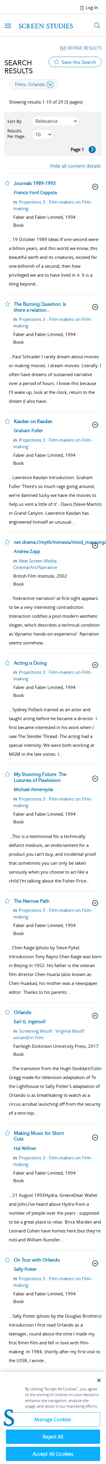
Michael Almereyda (33, 789)
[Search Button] (97, 25)
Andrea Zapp (27, 551)
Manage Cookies (52, 1419)
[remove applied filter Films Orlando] (50, 84)
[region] (53, 1418)
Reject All (53, 1436)
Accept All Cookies (53, 1454)
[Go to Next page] (92, 149)
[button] (7, 183)
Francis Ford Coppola (35, 192)
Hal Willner (25, 1148)
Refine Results (84, 48)
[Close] (98, 1380)
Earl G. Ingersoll (30, 1021)
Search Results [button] (18, 67)
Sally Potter (25, 1269)
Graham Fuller (28, 430)
